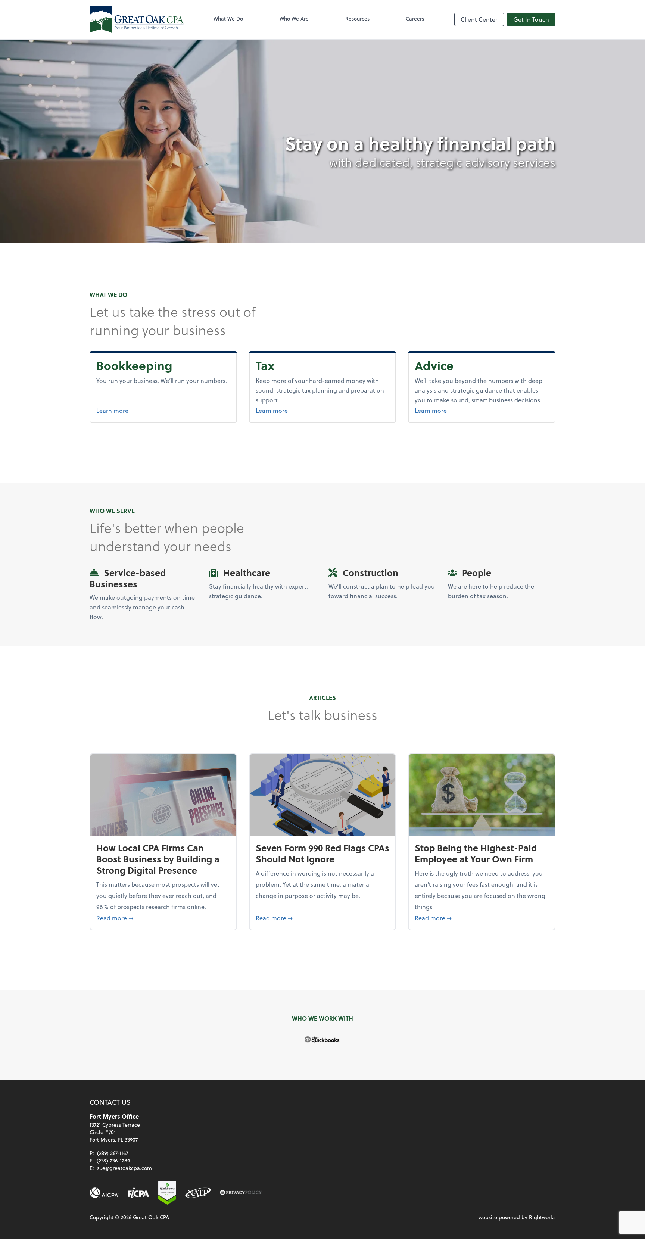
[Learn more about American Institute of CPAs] (104, 1192)
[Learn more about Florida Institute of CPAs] (138, 1192)
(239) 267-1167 (112, 1153)
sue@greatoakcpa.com (124, 1168)
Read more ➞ (163, 917)
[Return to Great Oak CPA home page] (137, 19)
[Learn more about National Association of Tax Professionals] (198, 1192)
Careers (415, 18)
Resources (357, 18)
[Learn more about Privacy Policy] (241, 1192)
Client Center (479, 19)
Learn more (140, 410)
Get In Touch (531, 19)
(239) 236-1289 (113, 1160)
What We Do (228, 18)
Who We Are (294, 18)
